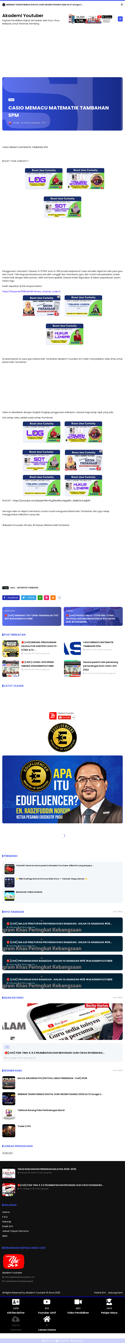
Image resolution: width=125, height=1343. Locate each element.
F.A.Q (4, 1216)
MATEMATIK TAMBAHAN (27, 587)
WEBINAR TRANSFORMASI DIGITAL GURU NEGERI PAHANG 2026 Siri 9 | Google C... (60, 1094)
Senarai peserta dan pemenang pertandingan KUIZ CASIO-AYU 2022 (100, 666)
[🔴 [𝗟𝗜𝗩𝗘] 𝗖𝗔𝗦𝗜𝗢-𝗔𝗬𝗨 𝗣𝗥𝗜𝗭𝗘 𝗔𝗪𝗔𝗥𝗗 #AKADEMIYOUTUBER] (10, 676)
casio (11, 100)
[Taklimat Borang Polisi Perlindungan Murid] (8, 1120)
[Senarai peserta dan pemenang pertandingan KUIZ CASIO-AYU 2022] (72, 676)
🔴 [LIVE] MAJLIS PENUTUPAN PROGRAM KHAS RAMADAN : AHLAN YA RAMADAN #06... (59, 923)
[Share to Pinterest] (46, 597)
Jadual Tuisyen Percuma (15, 1231)
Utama (6, 1212)
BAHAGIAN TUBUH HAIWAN (29, 892)
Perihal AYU (100, 1292)
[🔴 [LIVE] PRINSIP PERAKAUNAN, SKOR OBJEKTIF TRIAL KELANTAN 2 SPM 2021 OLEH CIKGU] (62, 1021)
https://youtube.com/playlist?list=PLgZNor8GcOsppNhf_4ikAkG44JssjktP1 (51, 500)
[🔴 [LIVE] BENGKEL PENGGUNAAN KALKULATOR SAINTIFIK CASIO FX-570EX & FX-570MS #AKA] (10, 656)
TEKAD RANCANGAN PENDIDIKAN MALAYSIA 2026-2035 (32, 4)
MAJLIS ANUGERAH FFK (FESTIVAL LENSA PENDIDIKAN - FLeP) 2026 (52, 1078)
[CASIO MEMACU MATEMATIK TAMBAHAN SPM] (72, 656)
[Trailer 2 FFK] (8, 1136)
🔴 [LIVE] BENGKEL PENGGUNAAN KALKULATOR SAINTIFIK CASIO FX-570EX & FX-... (39, 646)
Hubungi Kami (115, 1292)
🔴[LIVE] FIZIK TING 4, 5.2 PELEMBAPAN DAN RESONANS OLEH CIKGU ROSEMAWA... (61, 1185)
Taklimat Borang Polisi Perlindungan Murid (41, 1110)
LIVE (7, 1047)
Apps (4, 1235)
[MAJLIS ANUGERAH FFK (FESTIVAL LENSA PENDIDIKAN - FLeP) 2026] (8, 1088)
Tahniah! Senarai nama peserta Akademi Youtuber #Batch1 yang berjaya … (55, 865)
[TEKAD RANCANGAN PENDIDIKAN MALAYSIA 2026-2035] (3, 5)
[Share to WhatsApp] (40, 597)
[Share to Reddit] (53, 597)
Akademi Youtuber (22, 16)
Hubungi (6, 1221)
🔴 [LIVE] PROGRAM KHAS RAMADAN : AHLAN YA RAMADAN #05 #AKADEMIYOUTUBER (59, 961)
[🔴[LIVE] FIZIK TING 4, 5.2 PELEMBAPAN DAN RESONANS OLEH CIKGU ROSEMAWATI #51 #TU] (8, 1195)
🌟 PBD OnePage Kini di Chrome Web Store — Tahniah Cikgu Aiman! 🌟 (52, 878)
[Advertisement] (62, 49)
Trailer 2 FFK (24, 1126)
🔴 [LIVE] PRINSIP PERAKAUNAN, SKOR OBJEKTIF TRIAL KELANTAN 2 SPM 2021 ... (53, 1053)
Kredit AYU (7, 1226)
